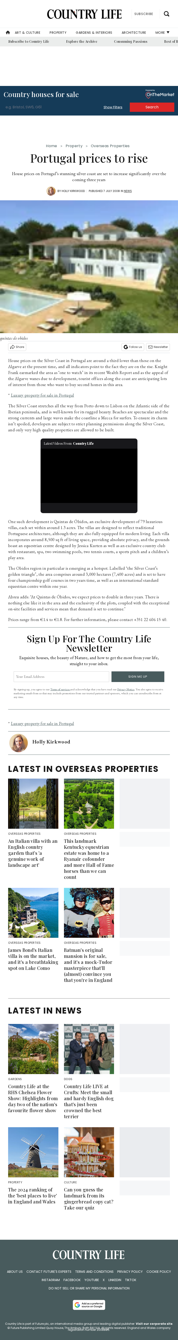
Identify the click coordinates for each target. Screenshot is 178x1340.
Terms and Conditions (94, 1271)
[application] (89, 476)
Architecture (134, 32)
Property (58, 32)
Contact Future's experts (48, 1271)
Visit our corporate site (154, 1324)
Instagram (51, 1280)
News (128, 191)
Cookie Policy (158, 1271)
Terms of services (60, 689)
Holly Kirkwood (73, 191)
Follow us (135, 347)
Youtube (91, 1280)
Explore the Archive (82, 41)
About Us (15, 1271)
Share (20, 347)
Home (51, 146)
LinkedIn (114, 1280)
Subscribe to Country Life (28, 41)
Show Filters (113, 107)
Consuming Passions (130, 41)
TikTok (130, 1280)
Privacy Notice (125, 689)
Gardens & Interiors (94, 32)
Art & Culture (28, 32)
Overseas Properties (110, 146)
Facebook (72, 1280)
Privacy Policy (130, 1271)
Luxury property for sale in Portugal (42, 395)
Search (152, 107)
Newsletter (161, 347)
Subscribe (143, 14)
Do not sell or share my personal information (89, 1288)
